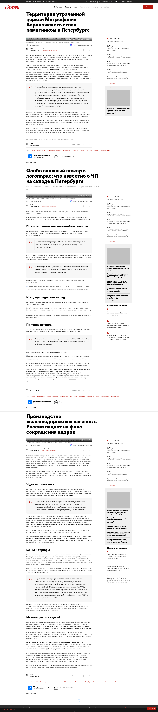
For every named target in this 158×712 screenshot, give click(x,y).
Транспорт (59, 682)
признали (84, 128)
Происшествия (64, 396)
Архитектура (66, 150)
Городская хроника (105, 150)
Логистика (82, 396)
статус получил (83, 130)
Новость (33, 150)
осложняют (59, 369)
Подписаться (92, 1)
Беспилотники (105, 396)
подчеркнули (39, 344)
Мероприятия (84, 7)
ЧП (71, 396)
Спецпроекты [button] (71, 7)
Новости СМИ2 (31, 162)
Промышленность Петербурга (83, 682)
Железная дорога (68, 682)
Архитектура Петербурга (53, 150)
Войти (148, 7)
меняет (54, 375)
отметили (39, 247)
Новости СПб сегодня (52, 396)
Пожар (75, 396)
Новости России (109, 682)
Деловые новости (50, 682)
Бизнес (42, 682)
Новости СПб (41, 150)
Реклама (94, 7)
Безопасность (115, 396)
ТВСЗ (48, 458)
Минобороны (90, 396)
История (96, 150)
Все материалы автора (50, 50)
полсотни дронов (81, 365)
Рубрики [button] (58, 7)
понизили (72, 379)
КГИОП (82, 150)
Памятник (75, 150)
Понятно (152, 708)
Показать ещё (111, 83)
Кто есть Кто (104, 7)
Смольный (89, 150)
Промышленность (98, 682)
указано (35, 308)
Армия (97, 396)
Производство (118, 682)
